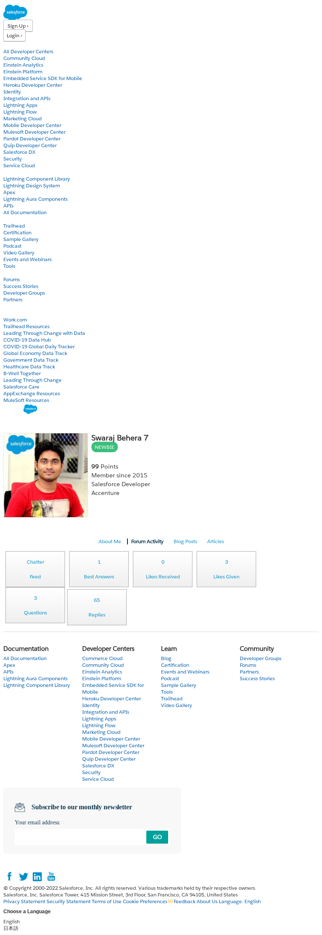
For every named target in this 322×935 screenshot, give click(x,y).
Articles (215, 541)
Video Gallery (18, 252)
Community (18, 272)
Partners (12, 299)
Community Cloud (24, 58)
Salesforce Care (21, 386)
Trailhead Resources (26, 326)
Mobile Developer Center (32, 125)
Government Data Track (30, 359)
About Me (110, 541)
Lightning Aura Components (35, 198)
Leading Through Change (32, 379)
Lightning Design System (31, 185)
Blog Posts (185, 541)
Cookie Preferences (146, 901)
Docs (9, 172)
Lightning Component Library (36, 178)
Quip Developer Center (30, 145)
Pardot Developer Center (31, 138)
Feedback (184, 901)
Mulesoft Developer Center (34, 131)
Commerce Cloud (102, 658)
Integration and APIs (26, 98)
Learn (10, 219)
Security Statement (69, 901)
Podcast (12, 245)
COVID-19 (15, 312)
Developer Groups (24, 292)
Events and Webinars (27, 259)
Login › (14, 35)
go (157, 837)
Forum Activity (147, 541)
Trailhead (14, 225)
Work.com (15, 319)
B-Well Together (22, 373)
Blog (8, 306)
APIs (8, 205)
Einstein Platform (22, 71)
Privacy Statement (25, 901)
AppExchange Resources (31, 393)
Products (14, 44)
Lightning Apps (20, 105)
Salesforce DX (19, 151)
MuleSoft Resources (26, 400)
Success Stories (20, 286)
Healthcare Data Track (29, 366)
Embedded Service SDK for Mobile (42, 78)
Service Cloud (19, 165)
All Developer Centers (28, 51)
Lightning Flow (19, 111)
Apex (9, 192)
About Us (207, 901)
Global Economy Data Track (35, 353)
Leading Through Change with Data (44, 333)
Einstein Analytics (23, 64)
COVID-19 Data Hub (27, 339)
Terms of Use (107, 901)
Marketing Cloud (22, 118)
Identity (12, 91)
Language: (240, 901)
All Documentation (25, 212)
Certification (17, 232)
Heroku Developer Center (32, 84)
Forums (11, 279)
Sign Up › (18, 25)
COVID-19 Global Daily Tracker (39, 346)
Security (12, 158)
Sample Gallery (21, 239)
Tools (9, 265)
